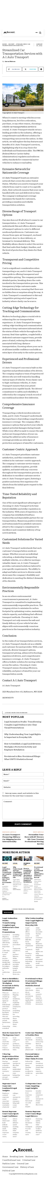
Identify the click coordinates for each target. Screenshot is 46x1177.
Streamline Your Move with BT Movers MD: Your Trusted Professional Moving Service (34, 839)
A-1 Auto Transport (11, 177)
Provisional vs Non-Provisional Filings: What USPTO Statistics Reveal (22, 758)
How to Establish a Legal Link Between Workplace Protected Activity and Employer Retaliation (22, 746)
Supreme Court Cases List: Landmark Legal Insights (9, 1087)
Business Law (27, 863)
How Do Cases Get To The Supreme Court (11, 1033)
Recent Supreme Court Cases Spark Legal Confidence (10, 1113)
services (12, 532)
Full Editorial (17, 888)
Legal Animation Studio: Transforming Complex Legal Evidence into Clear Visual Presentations (22, 724)
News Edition (5, 898)
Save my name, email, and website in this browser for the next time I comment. (20, 794)
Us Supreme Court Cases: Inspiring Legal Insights (33, 1085)
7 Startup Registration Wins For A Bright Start (10, 1056)
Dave (25, 893)
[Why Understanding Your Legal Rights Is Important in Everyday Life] (17, 858)
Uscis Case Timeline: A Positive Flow (34, 1033)
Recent (11, 44)
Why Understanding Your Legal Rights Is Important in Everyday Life (22, 736)
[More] (41, 69)
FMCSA (40, 150)
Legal (15, 863)
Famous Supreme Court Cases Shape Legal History (33, 1113)
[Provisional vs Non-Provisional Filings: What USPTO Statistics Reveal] (39, 858)
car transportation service (22, 126)
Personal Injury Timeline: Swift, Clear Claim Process (34, 1056)
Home (4, 44)
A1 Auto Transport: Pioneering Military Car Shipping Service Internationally (11, 838)
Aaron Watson (10, 61)
